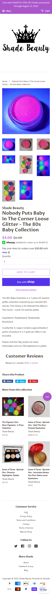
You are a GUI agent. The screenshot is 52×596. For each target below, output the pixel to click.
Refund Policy (26, 531)
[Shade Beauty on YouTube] (36, 546)
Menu (8, 11)
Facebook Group (26, 566)
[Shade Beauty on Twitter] (15, 546)
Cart (47, 11)
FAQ (26, 512)
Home (4, 81)
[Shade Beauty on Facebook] (22, 546)
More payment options (26, 289)
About (26, 562)
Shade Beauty (25, 578)
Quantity (6, 256)
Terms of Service (26, 528)
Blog (26, 570)
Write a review (31, 362)
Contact (26, 524)
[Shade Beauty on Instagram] (29, 546)
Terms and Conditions (26, 520)
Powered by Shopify (41, 578)
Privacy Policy (26, 516)
